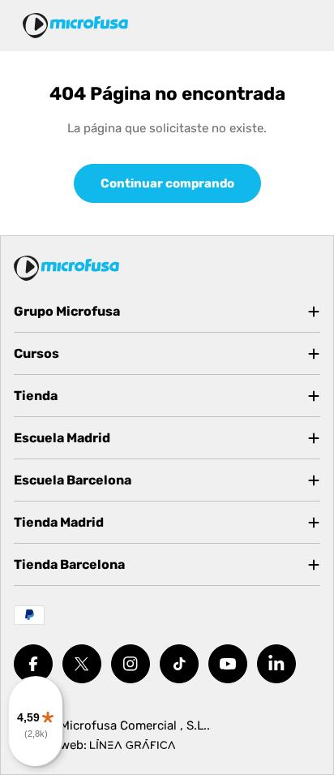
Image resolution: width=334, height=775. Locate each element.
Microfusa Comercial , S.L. (133, 725)
